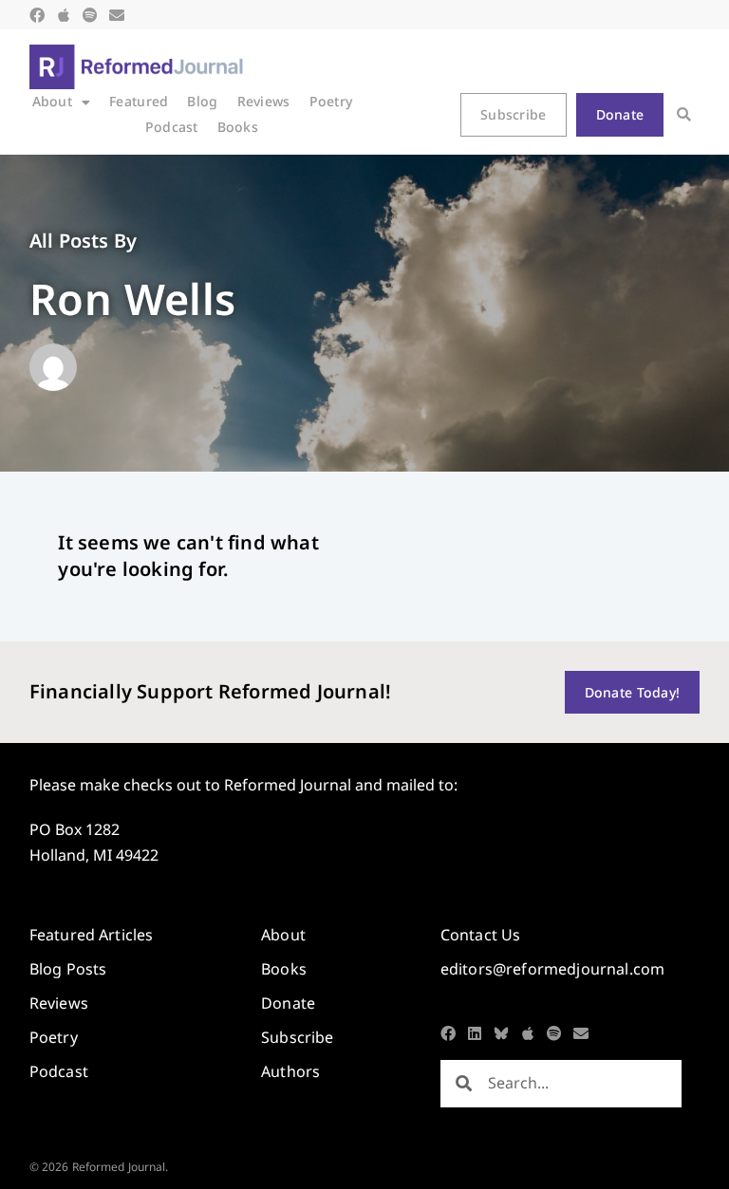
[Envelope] (116, 15)
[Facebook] (37, 15)
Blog (202, 101)
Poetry (331, 101)
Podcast (171, 127)
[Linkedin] (474, 1033)
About (52, 101)
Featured (138, 101)
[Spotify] (90, 15)
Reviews (263, 101)
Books (237, 127)
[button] (684, 114)
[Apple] (63, 15)
